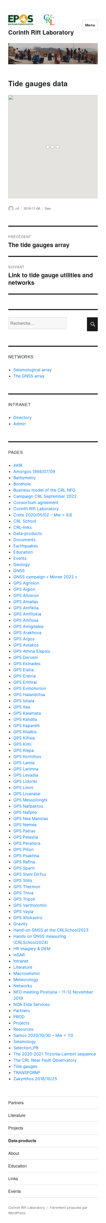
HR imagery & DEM (31, 948)
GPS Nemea (25, 824)
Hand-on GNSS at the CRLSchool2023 (51, 930)
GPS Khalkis (25, 731)
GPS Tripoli (24, 899)
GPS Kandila (25, 719)
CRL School (24, 521)
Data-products (27, 533)
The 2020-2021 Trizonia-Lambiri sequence (54, 1053)
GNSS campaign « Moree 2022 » (45, 576)
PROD (19, 1016)
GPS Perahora (26, 843)
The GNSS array (29, 375)
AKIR (17, 465)
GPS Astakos (26, 645)
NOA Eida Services (31, 1004)
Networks (22, 985)
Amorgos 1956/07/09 (34, 471)
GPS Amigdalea (28, 626)
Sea (48, 208)
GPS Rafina (24, 861)
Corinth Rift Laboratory (41, 32)
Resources (23, 1029)
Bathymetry (24, 477)
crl (17, 208)
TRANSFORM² (26, 1072)
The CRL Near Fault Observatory (45, 1060)
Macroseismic (26, 973)
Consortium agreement (35, 502)
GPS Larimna (25, 768)
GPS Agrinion (26, 583)
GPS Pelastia (25, 837)
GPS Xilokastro (27, 917)
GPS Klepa (23, 750)
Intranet (20, 961)
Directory (22, 417)
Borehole (22, 483)
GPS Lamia (23, 762)
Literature (22, 967)
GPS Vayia (23, 911)
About (13, 1153)
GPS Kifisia (24, 737)
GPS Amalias (25, 601)
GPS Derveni (25, 657)
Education (23, 552)
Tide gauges (25, 1066)
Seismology (24, 1041)
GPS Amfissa (25, 620)
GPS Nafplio (25, 812)
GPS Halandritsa (29, 694)
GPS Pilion (23, 849)
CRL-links (22, 527)
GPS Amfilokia (27, 614)
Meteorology (25, 979)
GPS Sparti (24, 868)
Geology (21, 564)
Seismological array (32, 369)
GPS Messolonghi (30, 799)
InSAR (19, 954)
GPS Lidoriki (25, 781)
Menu (90, 25)
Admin (19, 423)
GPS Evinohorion (29, 688)
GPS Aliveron (26, 595)
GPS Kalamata (27, 713)
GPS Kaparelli (26, 725)
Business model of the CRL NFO (44, 490)
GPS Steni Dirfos (29, 874)
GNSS (19, 570)
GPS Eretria (24, 675)
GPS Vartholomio (30, 905)
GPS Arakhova (27, 632)
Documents (24, 539)
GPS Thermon (26, 886)
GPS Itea (21, 706)
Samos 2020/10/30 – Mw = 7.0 (43, 1035)
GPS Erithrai (25, 682)
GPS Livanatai (26, 793)
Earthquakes (25, 545)
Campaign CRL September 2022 (45, 496)
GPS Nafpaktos (28, 806)
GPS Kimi (22, 744)
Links (13, 1178)
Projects (21, 1022)
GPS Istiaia (23, 700)
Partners (21, 1010)
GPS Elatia (23, 669)
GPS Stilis (22, 880)
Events (19, 558)
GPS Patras (24, 830)
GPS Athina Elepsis (31, 651)
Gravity (20, 923)
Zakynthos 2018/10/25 (35, 1078)
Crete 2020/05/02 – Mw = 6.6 (42, 514)
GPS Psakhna (26, 855)
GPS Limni (23, 787)
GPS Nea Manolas (30, 818)
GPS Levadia (25, 775)
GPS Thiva (23, 892)
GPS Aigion (24, 589)
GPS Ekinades (26, 663)
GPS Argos (23, 638)
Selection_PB (25, 1047)
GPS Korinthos (27, 756)
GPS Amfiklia (26, 607)
